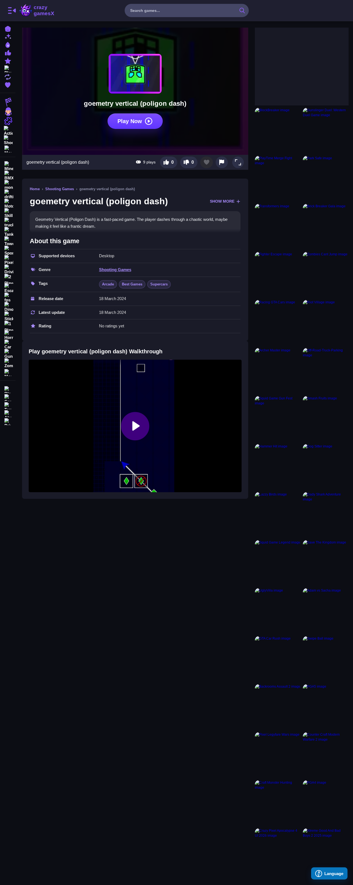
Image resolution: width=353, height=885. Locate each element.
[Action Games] (7, 130)
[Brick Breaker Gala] (326, 227)
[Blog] (7, 389)
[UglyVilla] (278, 611)
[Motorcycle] (7, 203)
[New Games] (7, 36)
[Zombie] (7, 363)
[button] (238, 162)
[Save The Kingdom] (326, 563)
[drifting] (7, 194)
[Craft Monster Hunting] (278, 803)
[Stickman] (7, 316)
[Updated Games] (7, 76)
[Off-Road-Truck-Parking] (326, 371)
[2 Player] (7, 278)
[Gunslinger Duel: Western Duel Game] (326, 130)
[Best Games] (7, 44)
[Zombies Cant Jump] (326, 275)
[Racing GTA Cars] (278, 323)
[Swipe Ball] (326, 659)
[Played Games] (7, 68)
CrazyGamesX (42, 10)
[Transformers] (278, 227)
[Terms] (7, 405)
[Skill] (7, 213)
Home (35, 189)
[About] (7, 413)
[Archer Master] (278, 371)
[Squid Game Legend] (278, 563)
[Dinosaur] (7, 307)
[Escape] (7, 288)
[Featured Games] (7, 60)
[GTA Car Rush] (278, 659)
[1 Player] (7, 325)
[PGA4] (326, 803)
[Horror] (7, 335)
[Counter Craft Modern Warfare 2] (326, 755)
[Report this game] (222, 162)
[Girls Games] (7, 111)
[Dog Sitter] (326, 467)
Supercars (159, 284)
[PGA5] (326, 707)
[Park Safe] (326, 179)
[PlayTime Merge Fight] (278, 179)
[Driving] (7, 269)
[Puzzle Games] (7, 121)
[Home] (7, 28)
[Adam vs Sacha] (326, 611)
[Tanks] (7, 232)
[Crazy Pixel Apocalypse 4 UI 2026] (278, 851)
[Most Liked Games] (7, 52)
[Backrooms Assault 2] (278, 707)
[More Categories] (7, 148)
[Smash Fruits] (326, 419)
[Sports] (7, 250)
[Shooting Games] (7, 139)
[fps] (7, 297)
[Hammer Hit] (278, 467)
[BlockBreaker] (278, 130)
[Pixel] (7, 260)
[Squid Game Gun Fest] (278, 419)
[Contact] (7, 397)
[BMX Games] (7, 175)
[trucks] (7, 222)
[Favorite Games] (7, 84)
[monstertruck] (7, 185)
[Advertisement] (296, 62)
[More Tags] (7, 372)
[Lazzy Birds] (278, 515)
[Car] (7, 344)
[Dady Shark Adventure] (326, 515)
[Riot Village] (326, 323)
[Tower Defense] (7, 241)
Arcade (108, 284)
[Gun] (7, 354)
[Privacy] (7, 421)
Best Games (132, 284)
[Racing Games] (7, 102)
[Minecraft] (7, 166)
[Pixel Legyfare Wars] (278, 755)
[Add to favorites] (206, 162)
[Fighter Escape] (278, 275)
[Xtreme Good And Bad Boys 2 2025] (326, 851)
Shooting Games (59, 189)
